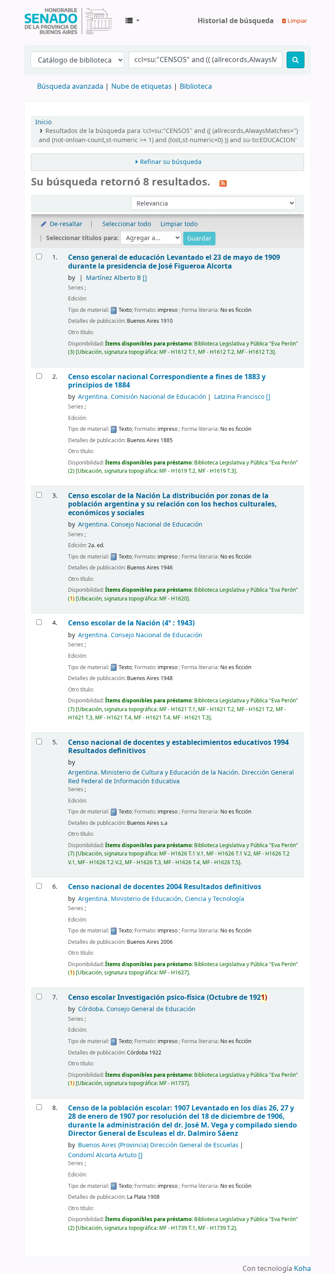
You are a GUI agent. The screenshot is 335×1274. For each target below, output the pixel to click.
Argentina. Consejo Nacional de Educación (140, 524)
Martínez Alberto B (116, 278)
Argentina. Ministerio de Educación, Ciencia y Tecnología (161, 899)
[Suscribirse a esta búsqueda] (223, 183)
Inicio (43, 122)
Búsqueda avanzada (70, 86)
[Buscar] (295, 60)
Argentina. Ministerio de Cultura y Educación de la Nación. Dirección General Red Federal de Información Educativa (181, 776)
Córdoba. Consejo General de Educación (136, 1009)
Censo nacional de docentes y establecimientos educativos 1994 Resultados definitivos (178, 746)
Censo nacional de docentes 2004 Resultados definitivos (164, 887)
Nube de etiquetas (141, 86)
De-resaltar (65, 224)
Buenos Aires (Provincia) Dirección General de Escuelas (158, 1145)
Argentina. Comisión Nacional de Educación (142, 396)
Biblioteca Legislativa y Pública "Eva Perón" (68, 20)
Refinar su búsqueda (171, 162)
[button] (132, 21)
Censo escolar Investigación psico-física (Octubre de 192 (167, 997)
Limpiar (296, 21)
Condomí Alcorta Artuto (105, 1155)
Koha (302, 1269)
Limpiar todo (179, 224)
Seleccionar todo (127, 224)
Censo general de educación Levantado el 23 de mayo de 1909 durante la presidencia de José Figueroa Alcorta (174, 261)
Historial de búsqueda (236, 21)
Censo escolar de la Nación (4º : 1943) (131, 623)
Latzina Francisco (242, 396)
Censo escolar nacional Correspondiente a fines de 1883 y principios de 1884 (167, 381)
